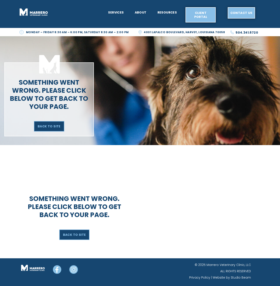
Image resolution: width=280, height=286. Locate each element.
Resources (167, 12)
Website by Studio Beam (232, 277)
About (141, 12)
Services (116, 12)
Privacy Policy (199, 277)
